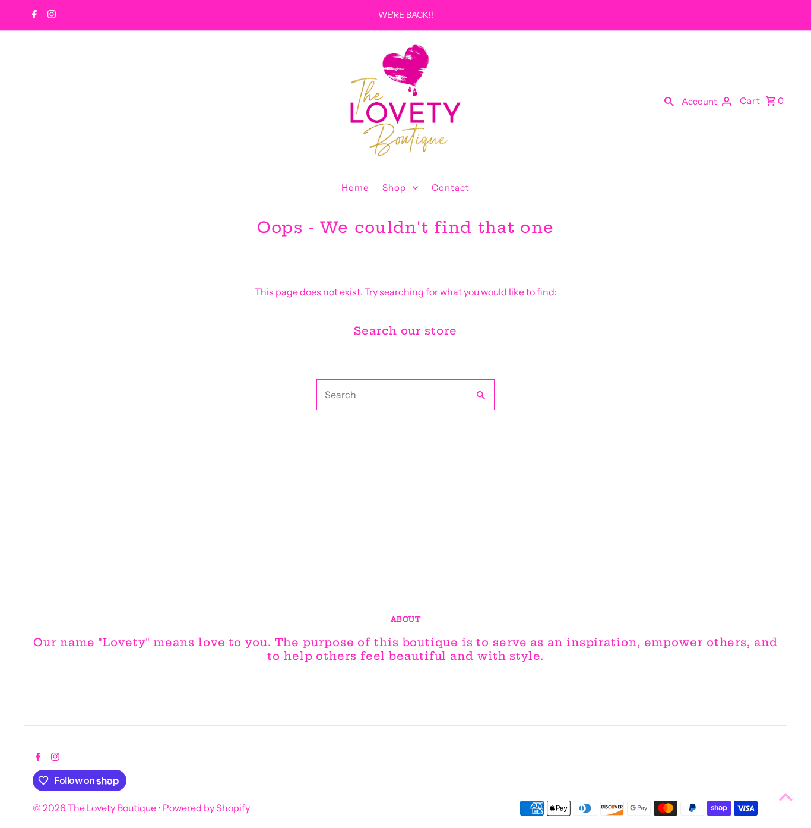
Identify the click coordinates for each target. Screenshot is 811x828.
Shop (394, 187)
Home (355, 187)
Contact (451, 187)
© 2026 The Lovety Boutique (95, 808)
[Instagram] (50, 15)
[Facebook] (33, 15)
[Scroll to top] (785, 796)
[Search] (669, 100)
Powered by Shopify (206, 808)
